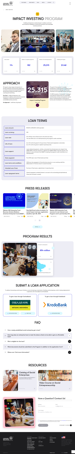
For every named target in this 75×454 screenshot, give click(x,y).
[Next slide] (40, 220)
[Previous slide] (35, 220)
